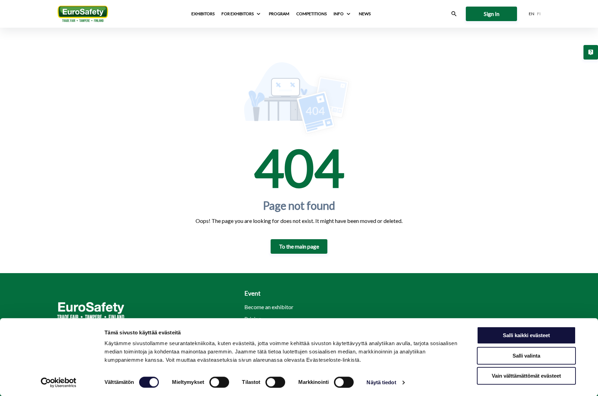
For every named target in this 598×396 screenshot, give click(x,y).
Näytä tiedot (381, 382)
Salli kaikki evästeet (526, 335)
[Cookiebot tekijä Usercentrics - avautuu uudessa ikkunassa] (58, 382)
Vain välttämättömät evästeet (526, 376)
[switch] (219, 382)
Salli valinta (526, 356)
